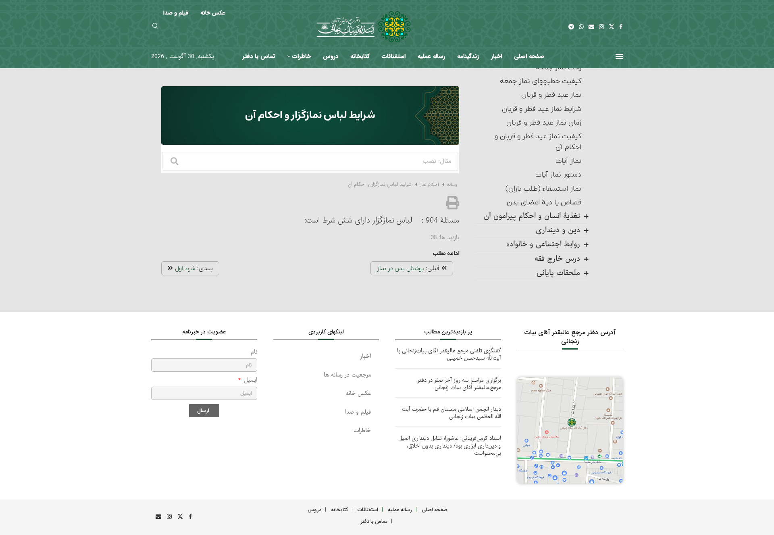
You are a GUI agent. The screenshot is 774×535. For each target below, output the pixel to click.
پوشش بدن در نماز (400, 268)
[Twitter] (611, 26)
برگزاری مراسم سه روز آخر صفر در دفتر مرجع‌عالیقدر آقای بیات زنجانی (459, 384)
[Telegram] (571, 26)
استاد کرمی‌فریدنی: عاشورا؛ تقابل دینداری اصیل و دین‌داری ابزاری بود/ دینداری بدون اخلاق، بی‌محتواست (449, 445)
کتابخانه (360, 56)
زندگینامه (468, 56)
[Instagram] (601, 26)
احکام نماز (428, 184)
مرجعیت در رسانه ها (347, 375)
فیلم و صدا (358, 412)
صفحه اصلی (529, 56)
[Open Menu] (619, 56)
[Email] (591, 26)
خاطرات (301, 56)
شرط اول (185, 268)
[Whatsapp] (581, 26)
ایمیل (249, 380)
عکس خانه (358, 393)
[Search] (155, 27)
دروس (330, 56)
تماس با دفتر (258, 56)
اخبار (496, 56)
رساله (451, 184)
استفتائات (394, 56)
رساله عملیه (431, 56)
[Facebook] (621, 26)
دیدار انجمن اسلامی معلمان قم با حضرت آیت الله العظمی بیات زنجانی (451, 413)
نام (254, 352)
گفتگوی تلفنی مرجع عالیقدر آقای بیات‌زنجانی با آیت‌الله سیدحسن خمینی (449, 354)
